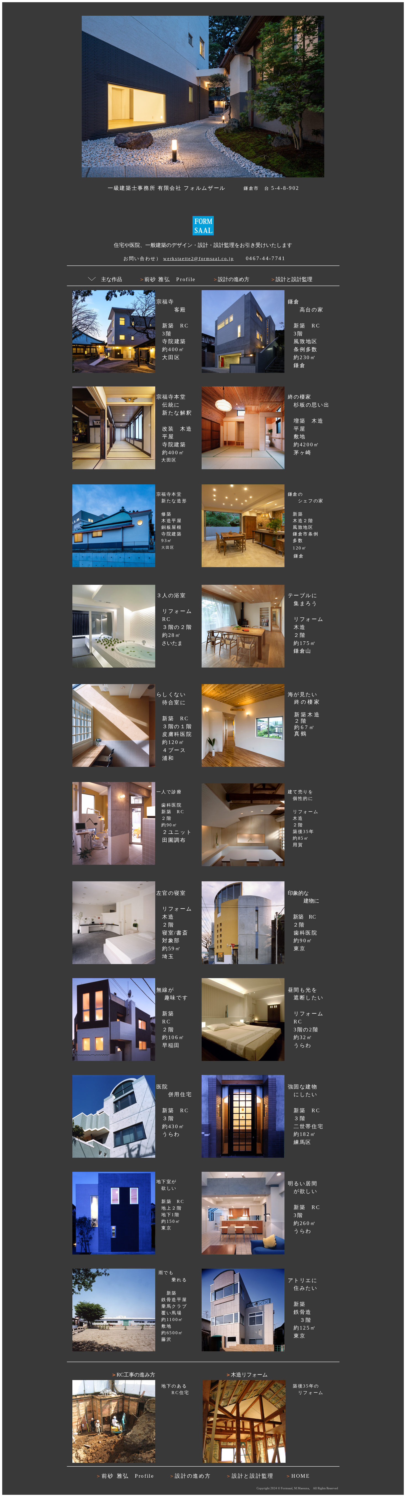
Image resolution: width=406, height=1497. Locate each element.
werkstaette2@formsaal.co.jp (198, 258)
